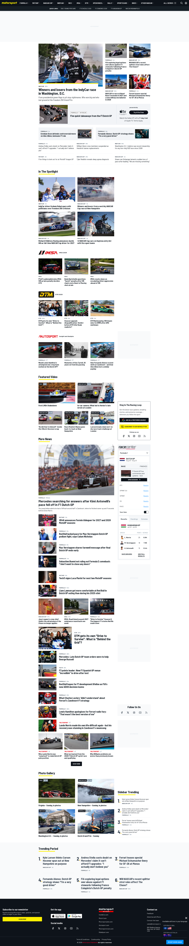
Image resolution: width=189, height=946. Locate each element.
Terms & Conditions (82, 939)
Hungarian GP (133, 525)
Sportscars (122, 3)
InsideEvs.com (103, 915)
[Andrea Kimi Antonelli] (122, 548)
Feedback (150, 913)
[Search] (181, 3)
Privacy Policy (106, 939)
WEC (70, 3)
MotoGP (35, 3)
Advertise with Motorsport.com (157, 917)
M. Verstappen (130, 543)
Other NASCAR (146, 3)
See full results (141, 555)
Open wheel (98, 3)
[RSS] (144, 436)
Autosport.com (104, 925)
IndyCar (60, 3)
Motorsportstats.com (106, 929)
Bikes (134, 3)
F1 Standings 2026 (101, 8)
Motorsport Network (90, 942)
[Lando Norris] (122, 537)
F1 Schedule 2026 (85, 8)
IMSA (78, 3)
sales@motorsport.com (155, 924)
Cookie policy (95, 939)
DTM (86, 3)
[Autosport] (48, 336)
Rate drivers (127, 554)
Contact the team (153, 920)
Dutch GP (130, 459)
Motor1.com (103, 918)
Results (146, 485)
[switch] (145, 512)
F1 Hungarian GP (116, 8)
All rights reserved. (105, 942)
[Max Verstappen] (122, 543)
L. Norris (127, 537)
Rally (110, 3)
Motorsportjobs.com (106, 922)
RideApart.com (104, 932)
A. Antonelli (128, 548)
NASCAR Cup (47, 3)
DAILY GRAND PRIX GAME (68, 8)
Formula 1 (24, 3)
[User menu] (186, 3)
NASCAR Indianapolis (133, 8)
